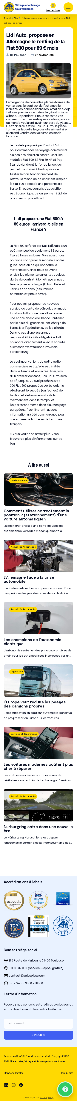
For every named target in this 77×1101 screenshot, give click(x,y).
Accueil (7, 18)
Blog (16, 18)
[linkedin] (6, 1084)
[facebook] (20, 1084)
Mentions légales (14, 1073)
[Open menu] (68, 7)
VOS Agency (46, 1097)
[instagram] (13, 1084)
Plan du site (66, 1073)
